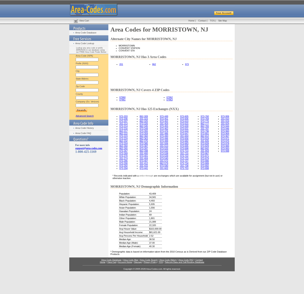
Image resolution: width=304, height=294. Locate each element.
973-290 (123, 163)
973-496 (164, 138)
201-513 (164, 146)
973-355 (144, 131)
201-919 (225, 121)
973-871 (205, 156)
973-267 (123, 151)
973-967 (225, 136)
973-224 (123, 138)
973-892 (205, 166)
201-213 (123, 123)
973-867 (205, 153)
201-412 (144, 163)
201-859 (205, 151)
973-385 (144, 143)
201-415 (144, 166)
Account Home (125, 262)
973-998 (225, 151)
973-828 (205, 143)
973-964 (225, 133)
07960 (122, 97)
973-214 (123, 126)
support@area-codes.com (88, 148)
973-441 (144, 168)
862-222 (123, 133)
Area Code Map (130, 260)
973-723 (184, 158)
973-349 (144, 128)
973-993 (225, 148)
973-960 (225, 131)
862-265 (123, 148)
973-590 (164, 166)
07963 (169, 99)
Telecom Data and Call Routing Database (184, 262)
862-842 (205, 148)
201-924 (225, 123)
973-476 (164, 131)
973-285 (123, 161)
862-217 (123, 131)
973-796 (205, 131)
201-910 (225, 118)
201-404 (144, 158)
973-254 (123, 143)
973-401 (144, 156)
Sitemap (138, 262)
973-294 (123, 168)
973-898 (205, 168)
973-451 (164, 118)
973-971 (225, 138)
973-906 (225, 116)
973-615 (184, 123)
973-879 (205, 158)
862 (154, 64)
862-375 (144, 141)
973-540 (164, 158)
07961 (122, 99)
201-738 (184, 166)
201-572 (164, 161)
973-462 (164, 128)
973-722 (184, 156)
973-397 (144, 148)
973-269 (123, 153)
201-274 (123, 158)
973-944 (225, 126)
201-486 (164, 133)
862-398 (144, 151)
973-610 (184, 121)
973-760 (205, 116)
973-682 (184, 141)
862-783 (205, 126)
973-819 (205, 138)
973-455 (164, 126)
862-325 (144, 121)
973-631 (184, 128)
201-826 (205, 141)
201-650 (184, 136)
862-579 (164, 163)
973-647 (184, 133)
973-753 (184, 168)
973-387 (144, 146)
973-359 (144, 133)
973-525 (164, 148)
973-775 (205, 121)
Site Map (222, 20)
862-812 (205, 136)
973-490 (164, 136)
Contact (202, 20)
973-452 (164, 121)
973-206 (123, 118)
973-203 (123, 116)
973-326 (144, 123)
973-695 (184, 146)
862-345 (144, 126)
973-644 (184, 131)
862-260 (123, 146)
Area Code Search (149, 260)
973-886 (205, 161)
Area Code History (84, 128)
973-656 (184, 138)
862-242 (123, 141)
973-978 (225, 143)
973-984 (225, 146)
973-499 (164, 141)
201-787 (205, 128)
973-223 (123, 136)
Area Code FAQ (83, 133)
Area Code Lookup (84, 43)
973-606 (184, 118)
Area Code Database (85, 32)
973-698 (184, 148)
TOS (212, 20)
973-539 (164, 156)
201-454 (164, 123)
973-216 (123, 128)
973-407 (144, 161)
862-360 (144, 136)
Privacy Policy (150, 262)
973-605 (184, 116)
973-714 (184, 151)
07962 (169, 97)
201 (121, 64)
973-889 (205, 163)
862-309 (144, 116)
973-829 (205, 146)
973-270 (123, 156)
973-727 (184, 161)
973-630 (184, 126)
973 (187, 64)
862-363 (144, 138)
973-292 (123, 166)
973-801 (205, 133)
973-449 (164, 116)
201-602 (164, 168)
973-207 (123, 121)
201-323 (144, 118)
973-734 (184, 163)
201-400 (144, 153)
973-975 (225, 141)
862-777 (205, 123)
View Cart (84, 20)
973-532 (164, 151)
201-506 (164, 143)
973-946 (225, 128)
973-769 (205, 118)
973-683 (184, 143)
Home (191, 20)
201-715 (184, 153)
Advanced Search (85, 116)
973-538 (164, 153)
